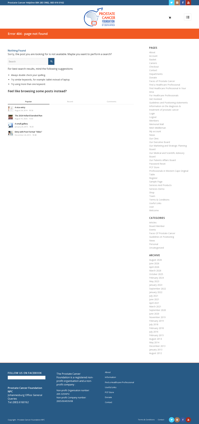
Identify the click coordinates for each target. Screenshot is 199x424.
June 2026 (154, 263)
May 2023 (154, 281)
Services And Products (160, 185)
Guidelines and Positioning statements (168, 102)
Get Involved (155, 99)
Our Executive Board (159, 142)
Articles (153, 222)
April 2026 (154, 267)
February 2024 (156, 277)
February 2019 (156, 320)
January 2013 (155, 349)
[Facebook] (182, 2)
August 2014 (155, 338)
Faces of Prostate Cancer (162, 81)
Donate (153, 77)
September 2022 (157, 288)
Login (152, 113)
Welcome (154, 210)
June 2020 (154, 313)
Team (152, 196)
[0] (170, 18)
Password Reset (157, 163)
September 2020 (157, 310)
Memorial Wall (156, 124)
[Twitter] (171, 2)
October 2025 (156, 274)
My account (155, 131)
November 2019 (157, 317)
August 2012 (155, 353)
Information (110, 377)
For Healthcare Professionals (163, 95)
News (152, 134)
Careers (153, 63)
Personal (153, 244)
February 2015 (156, 335)
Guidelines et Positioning (161, 236)
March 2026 (155, 270)
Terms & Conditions (159, 199)
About (152, 52)
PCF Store (154, 167)
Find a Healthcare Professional (164, 84)
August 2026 (155, 259)
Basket (152, 59)
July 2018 (153, 324)
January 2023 (155, 284)
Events (152, 229)
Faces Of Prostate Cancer (162, 233)
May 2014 (154, 342)
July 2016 (153, 331)
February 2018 (156, 328)
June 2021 (154, 299)
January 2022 (155, 292)
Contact (153, 70)
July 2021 (153, 295)
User (151, 206)
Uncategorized (156, 247)
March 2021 (155, 306)
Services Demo (156, 188)
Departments (156, 73)
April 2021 (154, 302)
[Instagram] (177, 2)
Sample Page (155, 181)
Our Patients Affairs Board (162, 160)
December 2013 (157, 346)
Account (153, 55)
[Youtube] (188, 2)
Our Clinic (154, 138)
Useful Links (155, 203)
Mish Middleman (157, 127)
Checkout (154, 66)
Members (154, 120)
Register (153, 178)
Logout (153, 117)
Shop (151, 192)
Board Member (157, 226)
